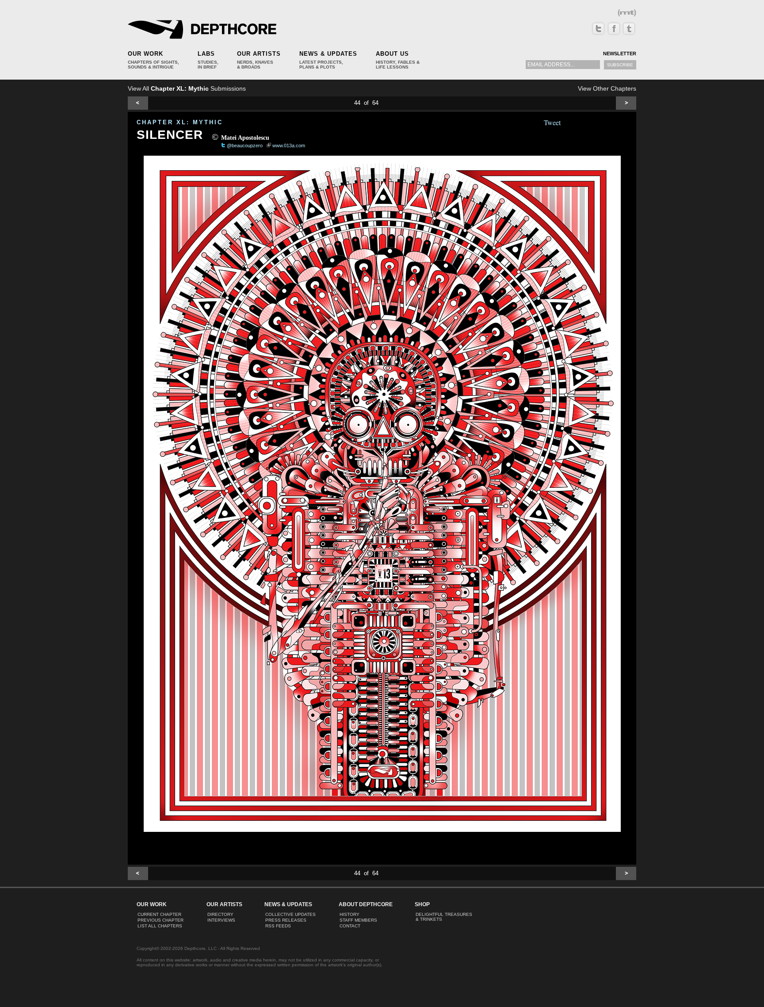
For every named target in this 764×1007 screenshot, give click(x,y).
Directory (220, 914)
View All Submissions (187, 88)
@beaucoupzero (245, 145)
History (349, 914)
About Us (392, 53)
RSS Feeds (278, 925)
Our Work (145, 53)
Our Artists (259, 53)
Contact (350, 925)
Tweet (552, 122)
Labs (206, 53)
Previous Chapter (160, 920)
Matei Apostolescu (245, 137)
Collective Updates (290, 914)
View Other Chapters (607, 88)
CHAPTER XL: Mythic (180, 122)
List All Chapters (160, 925)
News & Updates (328, 53)
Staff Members (358, 920)
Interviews (221, 920)
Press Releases (285, 920)
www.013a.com (288, 145)
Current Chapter (159, 914)
